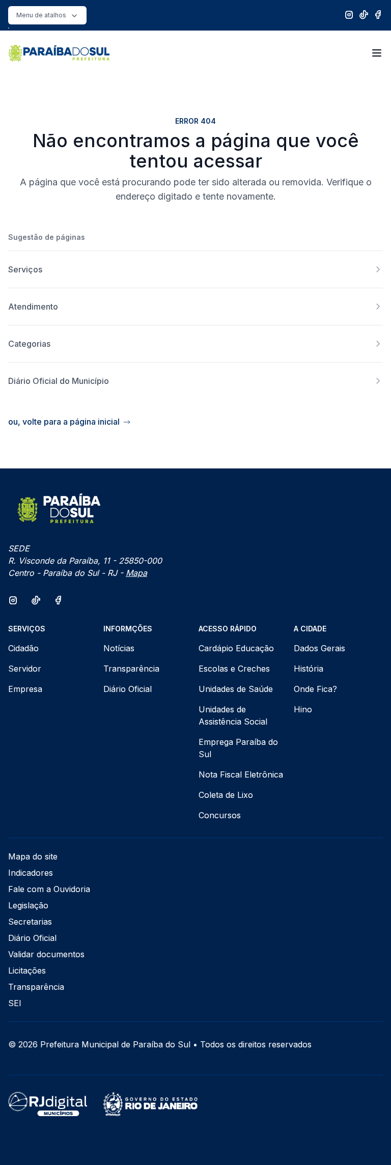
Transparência (131, 668)
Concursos (220, 815)
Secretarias (30, 922)
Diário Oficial (127, 689)
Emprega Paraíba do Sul (238, 748)
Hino (303, 709)
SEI (14, 1003)
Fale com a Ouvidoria (49, 889)
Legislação (28, 905)
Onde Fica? (315, 689)
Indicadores (30, 873)
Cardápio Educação (236, 648)
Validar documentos (46, 954)
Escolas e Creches (234, 668)
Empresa (25, 689)
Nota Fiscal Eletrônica (241, 774)
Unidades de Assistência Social (233, 715)
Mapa (136, 573)
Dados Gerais (319, 648)
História (308, 668)
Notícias (118, 648)
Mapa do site (33, 856)
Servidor (24, 668)
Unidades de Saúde (236, 689)
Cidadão (23, 648)
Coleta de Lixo (226, 795)
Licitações (27, 970)
